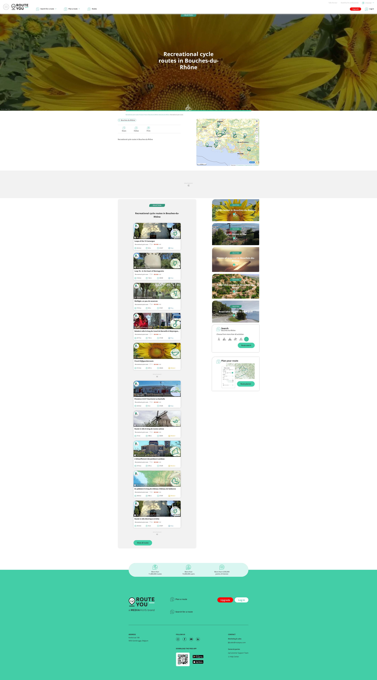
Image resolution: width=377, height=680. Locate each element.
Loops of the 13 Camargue (145, 241)
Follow (136, 131)
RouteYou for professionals (350, 3)
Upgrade (355, 9)
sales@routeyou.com (238, 642)
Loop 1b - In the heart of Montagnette (149, 271)
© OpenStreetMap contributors (251, 165)
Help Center (234, 657)
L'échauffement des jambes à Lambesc (150, 459)
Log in (241, 600)
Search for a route (184, 611)
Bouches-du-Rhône (153, 114)
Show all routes (143, 543)
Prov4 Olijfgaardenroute (144, 361)
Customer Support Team (239, 653)
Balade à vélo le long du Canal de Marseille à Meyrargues (157, 331)
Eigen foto (7, 109)
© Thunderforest (240, 165)
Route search (246, 345)
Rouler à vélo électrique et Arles (147, 519)
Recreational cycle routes (132, 114)
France (141, 114)
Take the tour (333, 3)
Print (148, 131)
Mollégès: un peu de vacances (146, 301)
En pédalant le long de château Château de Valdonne (155, 489)
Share (124, 131)
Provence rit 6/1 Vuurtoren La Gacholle (150, 399)
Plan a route (181, 599)
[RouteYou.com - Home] (19, 7)
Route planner (246, 384)
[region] (227, 142)
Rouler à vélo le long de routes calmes (149, 429)
